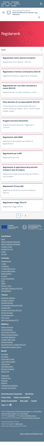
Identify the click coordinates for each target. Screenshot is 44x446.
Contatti (34, 401)
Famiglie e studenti (7, 300)
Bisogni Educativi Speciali (9, 334)
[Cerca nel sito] (39, 17)
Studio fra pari (6, 378)
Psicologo (4, 380)
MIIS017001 (19, 424)
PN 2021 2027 (6, 286)
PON (2, 281)
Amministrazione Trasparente (11, 394)
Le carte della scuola (8, 271)
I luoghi (3, 263)
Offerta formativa (7, 327)
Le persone (5, 266)
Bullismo (4, 383)
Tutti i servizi (5, 317)
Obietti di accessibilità (9, 401)
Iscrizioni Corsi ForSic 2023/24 (11, 310)
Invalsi (3, 251)
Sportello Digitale (7, 303)
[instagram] (10, 405)
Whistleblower (6, 291)
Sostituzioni (5, 375)
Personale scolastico (8, 298)
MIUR (3, 239)
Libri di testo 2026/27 (8, 332)
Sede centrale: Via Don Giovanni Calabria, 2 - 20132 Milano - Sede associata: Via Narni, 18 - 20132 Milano (21, 412)
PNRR (3, 283)
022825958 (11, 416)
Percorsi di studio (7, 313)
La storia (4, 276)
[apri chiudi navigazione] (3, 12)
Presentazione (6, 261)
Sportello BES (6, 308)
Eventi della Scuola (7, 359)
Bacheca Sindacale (7, 369)
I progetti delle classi (8, 339)
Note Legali (24, 401)
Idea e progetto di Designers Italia (31, 433)
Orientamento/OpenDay (9, 385)
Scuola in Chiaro (6, 246)
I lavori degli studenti (8, 361)
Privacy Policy (6, 397)
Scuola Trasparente (7, 278)
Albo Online (5, 371)
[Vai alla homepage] (9, 12)
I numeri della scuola (8, 268)
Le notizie (4, 354)
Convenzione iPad (7, 315)
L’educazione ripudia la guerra (11, 347)
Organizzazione (6, 273)
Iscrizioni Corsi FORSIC (8, 388)
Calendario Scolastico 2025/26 (11, 288)
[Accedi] (41, 3)
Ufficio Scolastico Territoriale (10, 244)
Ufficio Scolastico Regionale (10, 242)
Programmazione (7, 342)
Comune (4, 254)
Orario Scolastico (7, 330)
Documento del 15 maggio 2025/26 (13, 344)
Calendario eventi (7, 366)
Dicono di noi (5, 364)
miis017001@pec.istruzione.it (31, 418)
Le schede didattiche (8, 337)
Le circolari (4, 356)
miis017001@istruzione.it (28, 416)
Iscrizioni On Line (7, 249)
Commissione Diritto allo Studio (11, 305)
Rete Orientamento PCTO (10, 320)
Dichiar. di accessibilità (22, 397)
